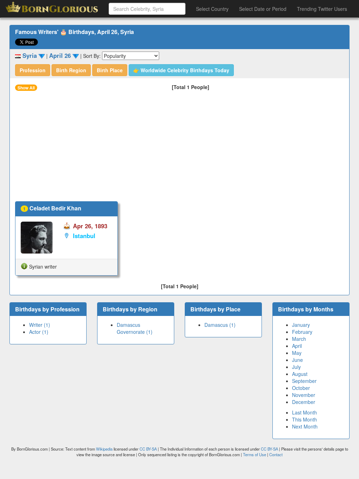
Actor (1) (38, 331)
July (296, 366)
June (297, 359)
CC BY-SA (148, 449)
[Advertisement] (179, 149)
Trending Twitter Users (322, 8)
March (299, 338)
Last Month (304, 412)
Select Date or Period (262, 8)
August (299, 373)
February (302, 331)
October (301, 387)
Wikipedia (104, 449)
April (297, 345)
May (297, 352)
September (304, 380)
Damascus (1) (220, 324)
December (303, 401)
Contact (276, 454)
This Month (304, 419)
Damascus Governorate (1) (135, 328)
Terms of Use (255, 454)
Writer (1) (39, 324)
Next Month (305, 426)
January (301, 324)
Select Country (212, 8)
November (303, 394)
